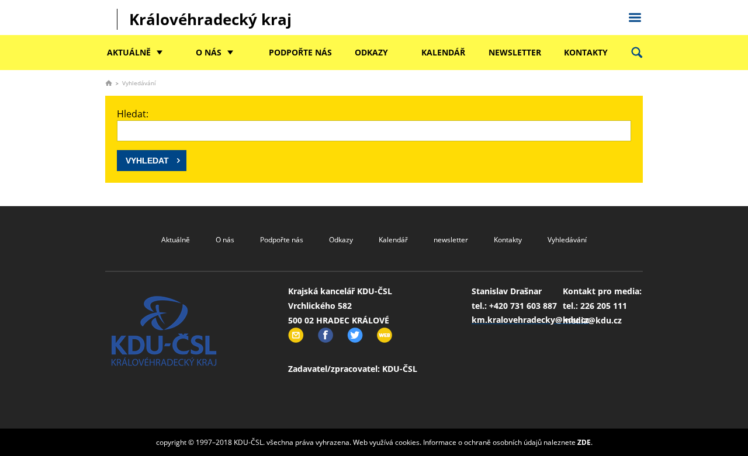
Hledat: (132, 113)
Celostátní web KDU (634, 16)
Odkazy (371, 52)
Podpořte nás (300, 52)
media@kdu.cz (592, 320)
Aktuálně (129, 52)
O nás (208, 52)
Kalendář (443, 52)
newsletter (515, 52)
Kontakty (586, 52)
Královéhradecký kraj (210, 19)
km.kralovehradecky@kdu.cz (530, 319)
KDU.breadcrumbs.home (108, 83)
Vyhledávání (567, 240)
